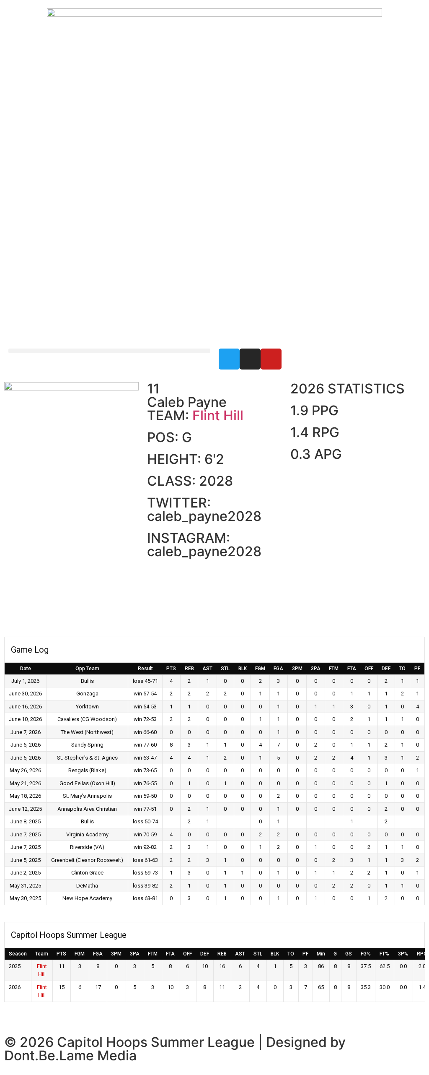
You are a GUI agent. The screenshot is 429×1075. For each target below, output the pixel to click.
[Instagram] (250, 359)
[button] (109, 351)
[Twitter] (229, 359)
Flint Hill (217, 415)
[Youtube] (271, 359)
